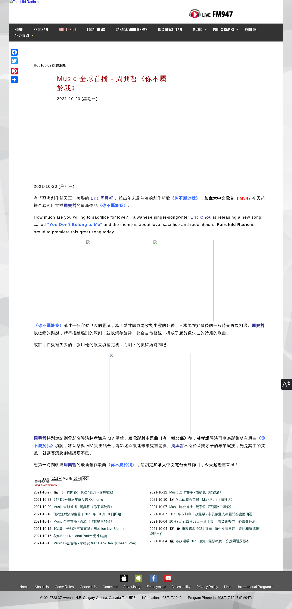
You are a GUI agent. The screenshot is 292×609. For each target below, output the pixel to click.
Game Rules (64, 587)
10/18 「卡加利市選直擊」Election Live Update (89, 528)
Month (67, 478)
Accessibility (180, 587)
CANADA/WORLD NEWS (131, 29)
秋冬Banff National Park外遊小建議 (80, 536)
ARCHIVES (22, 35)
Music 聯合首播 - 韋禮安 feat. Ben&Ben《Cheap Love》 (95, 543)
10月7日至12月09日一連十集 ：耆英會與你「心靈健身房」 (214, 521)
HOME (19, 29)
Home (24, 587)
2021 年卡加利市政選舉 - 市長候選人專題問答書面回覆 (210, 514)
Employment (155, 587)
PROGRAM (41, 29)
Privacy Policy (207, 587)
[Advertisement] (150, 49)
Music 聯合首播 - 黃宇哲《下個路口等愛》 (201, 507)
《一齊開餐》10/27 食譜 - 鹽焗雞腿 (86, 492)
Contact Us (88, 587)
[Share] (14, 79)
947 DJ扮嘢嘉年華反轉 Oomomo (78, 499)
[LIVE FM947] (211, 14)
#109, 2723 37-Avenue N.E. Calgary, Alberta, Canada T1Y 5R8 (88, 598)
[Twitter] (14, 60)
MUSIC (197, 29)
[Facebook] (14, 52)
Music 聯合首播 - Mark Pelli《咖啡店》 (204, 499)
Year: (46, 478)
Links (228, 587)
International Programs (255, 587)
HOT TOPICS (67, 29)
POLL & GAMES (223, 29)
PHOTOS (251, 29)
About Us (42, 587)
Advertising (131, 587)
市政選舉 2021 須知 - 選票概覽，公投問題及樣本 (212, 541)
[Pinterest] (14, 71)
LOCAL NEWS (96, 29)
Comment (110, 587)
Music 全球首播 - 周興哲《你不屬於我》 (83, 507)
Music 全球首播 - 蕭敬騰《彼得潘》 (196, 492)
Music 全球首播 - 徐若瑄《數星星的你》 (83, 521)
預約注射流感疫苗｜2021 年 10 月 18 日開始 (87, 514)
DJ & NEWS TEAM (170, 29)
